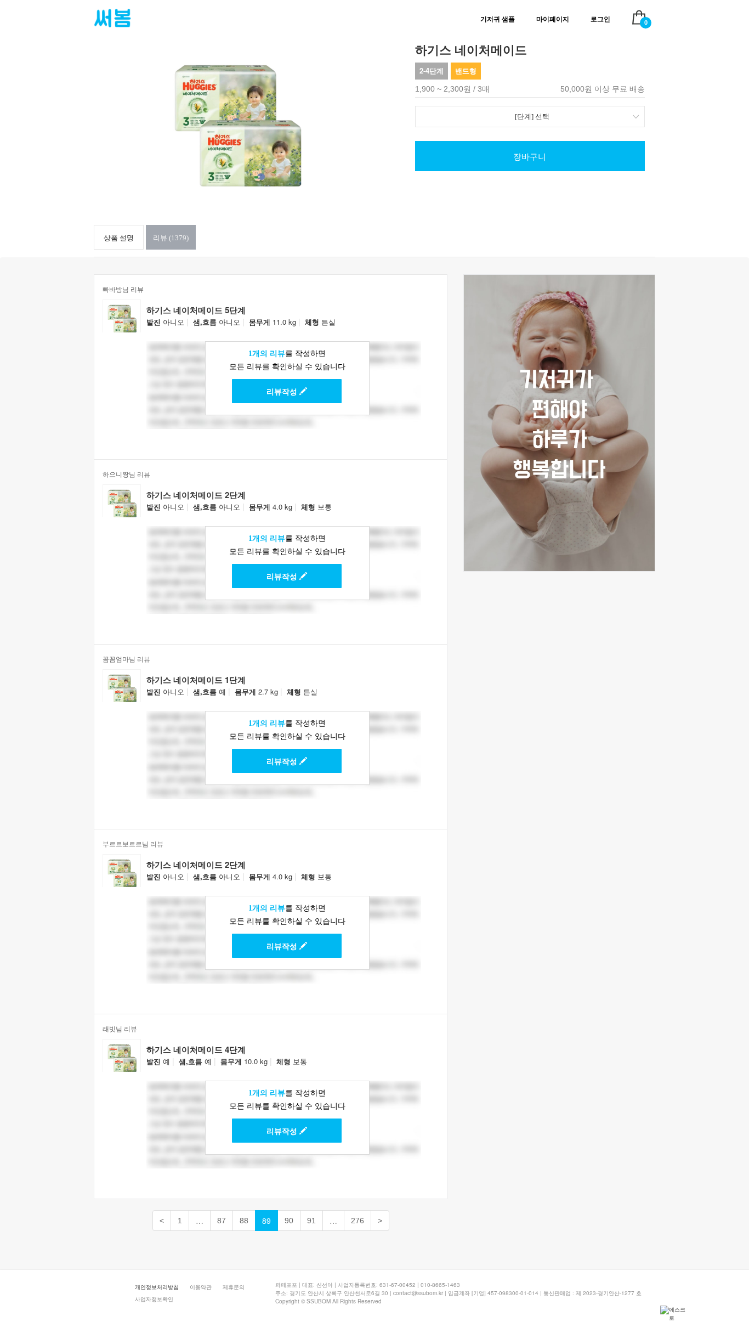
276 (357, 1220)
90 (289, 1220)
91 (311, 1220)
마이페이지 (552, 19)
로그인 (600, 19)
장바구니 (529, 156)
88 (244, 1220)
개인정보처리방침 (157, 1287)
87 (221, 1220)
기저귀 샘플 (497, 19)
